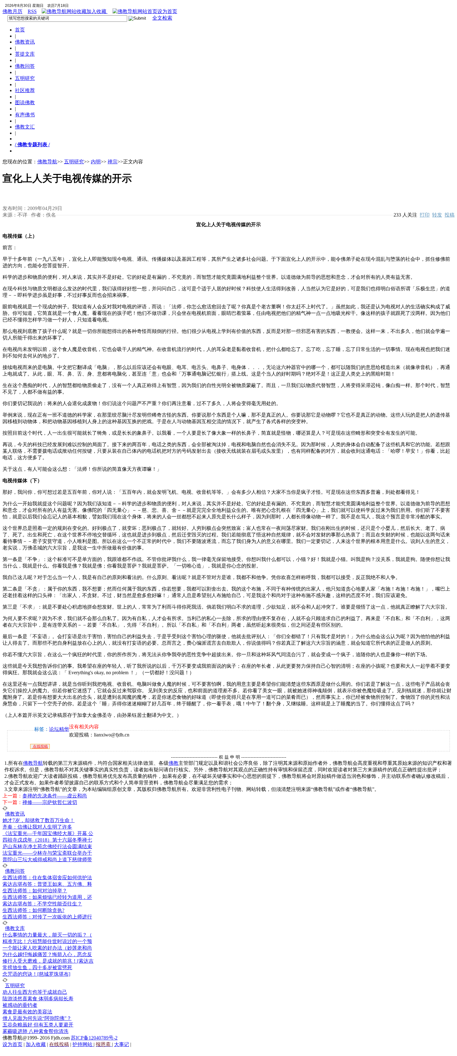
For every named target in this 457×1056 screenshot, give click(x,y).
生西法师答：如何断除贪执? (33, 910)
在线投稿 (40, 746)
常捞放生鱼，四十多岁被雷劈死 (37, 967)
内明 (96, 161)
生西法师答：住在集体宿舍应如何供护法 (47, 877)
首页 (20, 29)
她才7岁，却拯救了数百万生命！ (38, 820)
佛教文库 (15, 928)
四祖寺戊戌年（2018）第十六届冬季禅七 (47, 840)
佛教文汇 (25, 126)
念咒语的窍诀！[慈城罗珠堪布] (36, 974)
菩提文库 (25, 54)
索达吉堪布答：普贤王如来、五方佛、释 (47, 884)
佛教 (173, 763)
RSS (32, 11)
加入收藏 (97, 11)
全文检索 (162, 18)
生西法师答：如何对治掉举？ (34, 890)
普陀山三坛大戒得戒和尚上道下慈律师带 (47, 859)
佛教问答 (25, 66)
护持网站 (83, 1044)
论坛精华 (59, 729)
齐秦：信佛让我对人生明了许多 (37, 826)
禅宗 (113, 161)
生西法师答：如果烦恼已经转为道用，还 (47, 897)
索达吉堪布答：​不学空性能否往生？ (42, 903)
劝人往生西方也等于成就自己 (34, 992)
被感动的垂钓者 (19, 1005)
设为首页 (167, 11)
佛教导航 (47, 161)
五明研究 (25, 78)
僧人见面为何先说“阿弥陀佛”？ (37, 1018)
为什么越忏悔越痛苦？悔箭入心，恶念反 (47, 954)
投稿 (450, 214)
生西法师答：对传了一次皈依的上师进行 (47, 916)
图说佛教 (25, 102)
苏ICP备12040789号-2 (94, 1037)
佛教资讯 (25, 41)
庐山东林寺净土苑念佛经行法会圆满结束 (47, 846)
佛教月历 (12, 11)
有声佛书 (25, 114)
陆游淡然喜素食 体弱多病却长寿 (37, 998)
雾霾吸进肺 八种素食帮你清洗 (35, 1031)
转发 (437, 214)
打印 (425, 214)
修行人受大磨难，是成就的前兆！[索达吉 (48, 961)
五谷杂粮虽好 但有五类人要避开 (37, 1024)
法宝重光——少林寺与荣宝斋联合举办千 (47, 853)
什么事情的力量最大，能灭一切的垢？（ (47, 934)
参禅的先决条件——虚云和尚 (54, 795)
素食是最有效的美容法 (27, 1011)
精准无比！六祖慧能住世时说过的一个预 (47, 941)
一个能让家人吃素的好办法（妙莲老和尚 (47, 948)
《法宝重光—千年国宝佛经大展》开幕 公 (47, 833)
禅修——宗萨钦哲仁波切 (49, 802)
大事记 (121, 1044)
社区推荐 (25, 90)
